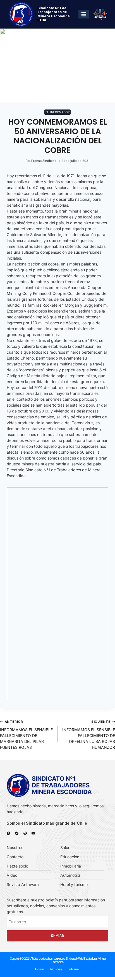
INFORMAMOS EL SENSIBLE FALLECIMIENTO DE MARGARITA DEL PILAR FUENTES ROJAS (26, 735)
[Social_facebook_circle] (8, 833)
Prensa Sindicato (43, 161)
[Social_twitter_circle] (16, 833)
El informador (57, 112)
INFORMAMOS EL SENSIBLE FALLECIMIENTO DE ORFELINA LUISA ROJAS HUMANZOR (88, 735)
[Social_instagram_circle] (25, 833)
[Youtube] (33, 833)
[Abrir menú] (83, 14)
